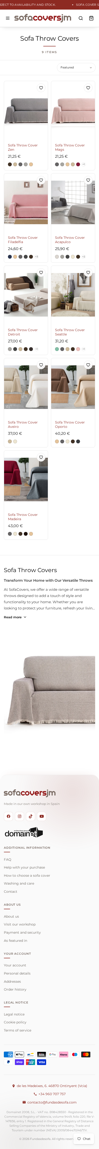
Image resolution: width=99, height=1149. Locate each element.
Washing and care (19, 883)
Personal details (17, 973)
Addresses (12, 981)
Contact (10, 891)
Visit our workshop (20, 924)
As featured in (15, 941)
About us (11, 916)
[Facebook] (8, 816)
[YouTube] (41, 816)
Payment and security (22, 932)
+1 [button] (83, 164)
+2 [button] (83, 256)
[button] (10, 164)
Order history (15, 989)
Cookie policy (15, 1022)
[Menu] (7, 18)
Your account (15, 965)
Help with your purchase (24, 867)
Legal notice (14, 1014)
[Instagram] (19, 816)
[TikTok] (30, 816)
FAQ (7, 859)
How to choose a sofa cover (27, 875)
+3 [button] (36, 256)
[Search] (81, 18)
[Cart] (91, 18)
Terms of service (17, 1030)
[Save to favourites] (41, 88)
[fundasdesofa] (42, 18)
